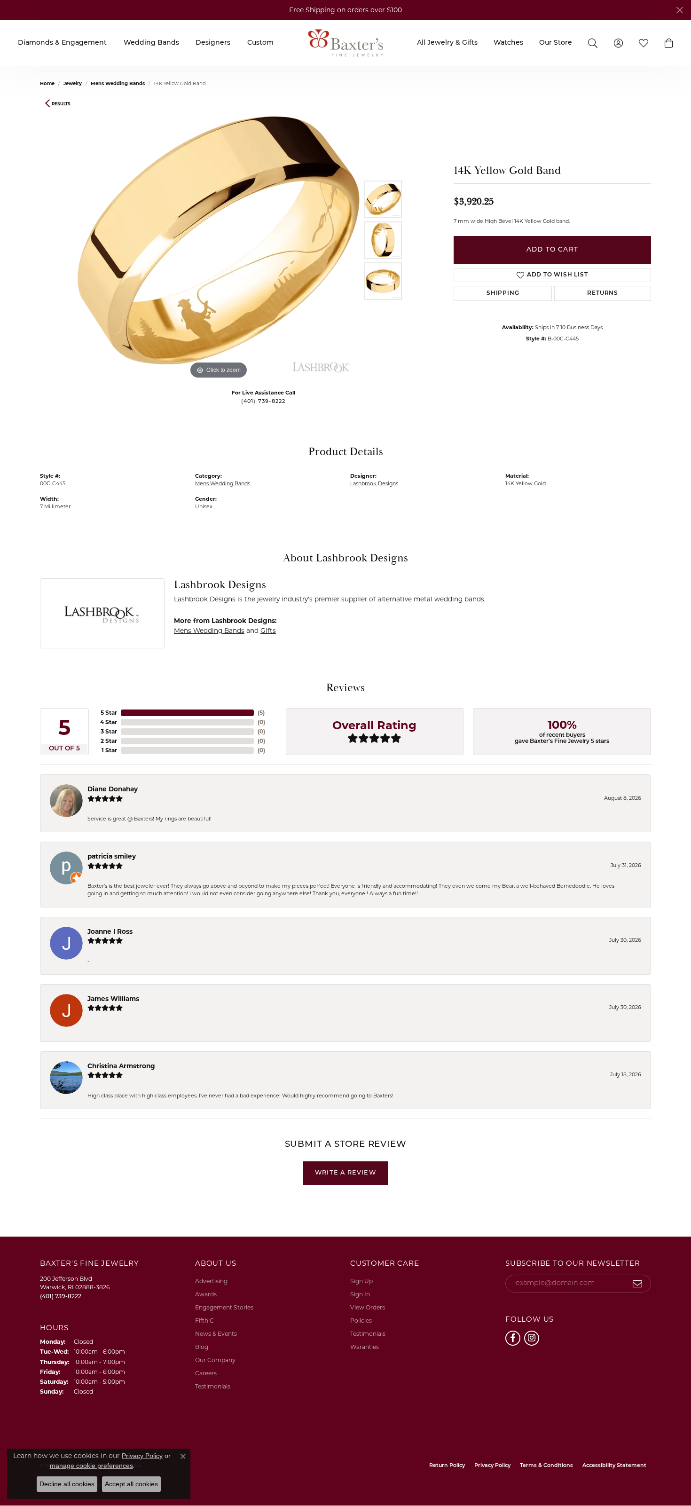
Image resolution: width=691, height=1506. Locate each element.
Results (61, 103)
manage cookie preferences (91, 1465)
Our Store (555, 43)
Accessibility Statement (614, 1465)
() (261, 712)
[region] (219, 240)
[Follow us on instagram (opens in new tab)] (531, 1338)
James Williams (113, 998)
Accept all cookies (131, 1484)
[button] (669, 42)
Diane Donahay (112, 789)
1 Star (109, 750)
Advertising (211, 1281)
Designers (213, 43)
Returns (602, 293)
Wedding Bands (151, 43)
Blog (201, 1346)
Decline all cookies (66, 1484)
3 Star (109, 731)
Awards (206, 1294)
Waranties (364, 1346)
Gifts (268, 630)
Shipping (503, 293)
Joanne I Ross (110, 931)
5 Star (109, 712)
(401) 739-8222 (263, 401)
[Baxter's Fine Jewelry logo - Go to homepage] (345, 42)
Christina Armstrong (121, 1066)
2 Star (109, 740)
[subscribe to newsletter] (638, 1283)
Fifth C (204, 1320)
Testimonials (212, 1386)
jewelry (72, 83)
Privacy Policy (492, 1465)
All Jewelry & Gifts (447, 43)
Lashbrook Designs (374, 483)
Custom (260, 43)
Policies (361, 1320)
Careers (206, 1373)
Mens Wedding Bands (118, 83)
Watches (508, 43)
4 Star (108, 721)
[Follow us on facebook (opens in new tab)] (512, 1338)
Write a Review (345, 1173)
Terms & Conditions (546, 1465)
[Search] (592, 42)
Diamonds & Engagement (62, 43)
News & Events (216, 1333)
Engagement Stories (224, 1307)
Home (47, 83)
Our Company (215, 1360)
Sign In (360, 1294)
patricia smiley (111, 856)
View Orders (367, 1307)
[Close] (679, 10)
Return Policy (447, 1465)
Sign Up (361, 1281)
